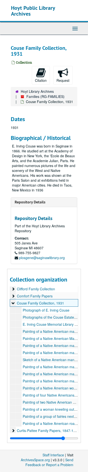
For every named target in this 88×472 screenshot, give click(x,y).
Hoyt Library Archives (37, 91)
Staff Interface (53, 454)
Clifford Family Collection (36, 288)
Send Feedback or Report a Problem (49, 462)
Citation (41, 80)
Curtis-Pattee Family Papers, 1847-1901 (48, 430)
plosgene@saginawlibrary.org (42, 257)
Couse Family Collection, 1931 (40, 303)
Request (62, 80)
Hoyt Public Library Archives (33, 10)
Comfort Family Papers (35, 296)
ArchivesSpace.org (35, 459)
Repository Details (30, 202)
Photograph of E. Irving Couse (46, 310)
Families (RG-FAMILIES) (45, 96)
